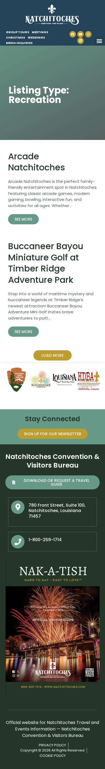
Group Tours (17, 32)
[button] (99, 41)
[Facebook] (72, 34)
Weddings (36, 37)
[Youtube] (80, 34)
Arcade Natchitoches (36, 162)
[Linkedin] (80, 40)
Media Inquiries (19, 43)
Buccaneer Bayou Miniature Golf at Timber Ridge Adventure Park (45, 263)
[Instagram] (88, 34)
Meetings (40, 32)
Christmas (15, 37)
